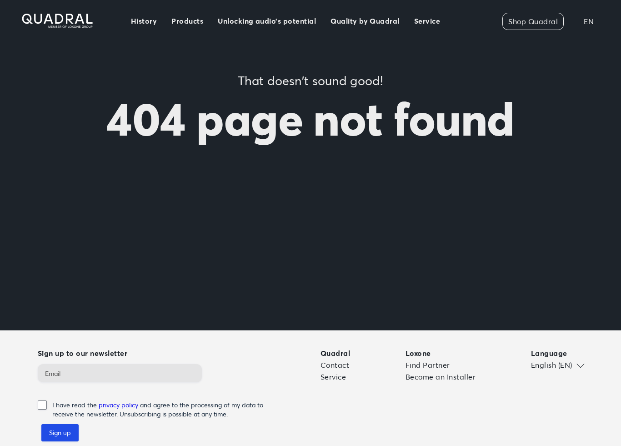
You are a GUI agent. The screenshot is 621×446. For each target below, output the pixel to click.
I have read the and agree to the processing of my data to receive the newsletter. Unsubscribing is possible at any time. (157, 409)
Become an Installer (441, 376)
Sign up (60, 433)
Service (333, 376)
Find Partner (428, 365)
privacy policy (119, 405)
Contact (335, 365)
